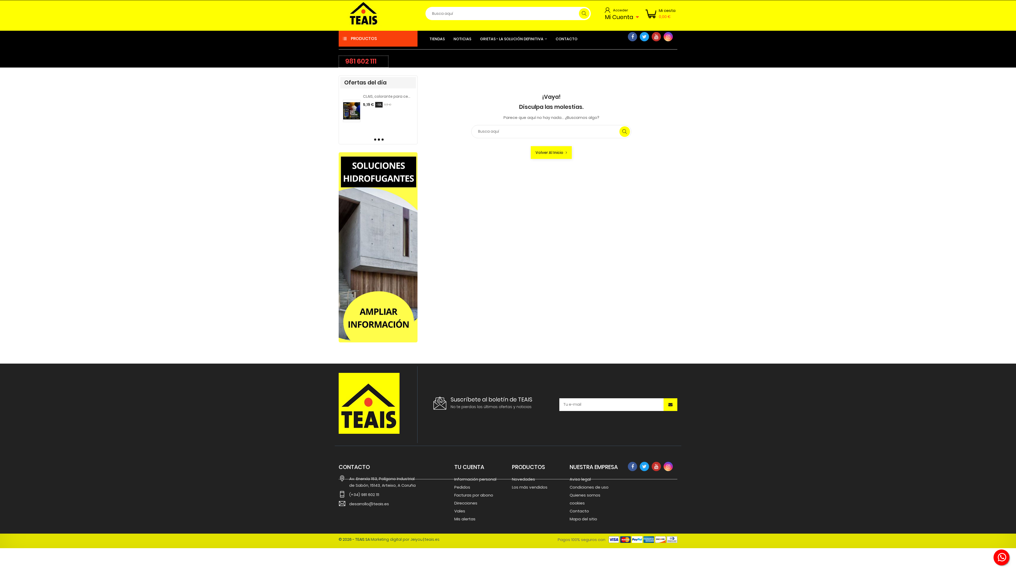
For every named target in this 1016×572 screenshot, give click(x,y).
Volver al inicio (551, 152)
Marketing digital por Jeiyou (397, 539)
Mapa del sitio (583, 519)
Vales (459, 511)
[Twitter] (644, 36)
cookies (577, 503)
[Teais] (369, 403)
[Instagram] (668, 36)
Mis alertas (464, 519)
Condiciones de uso (589, 487)
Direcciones (465, 503)
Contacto (579, 511)
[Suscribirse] (670, 404)
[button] (374, 139)
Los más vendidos (529, 487)
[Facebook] (632, 36)
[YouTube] (656, 36)
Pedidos (462, 487)
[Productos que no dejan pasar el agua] (378, 247)
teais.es (432, 539)
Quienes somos (585, 495)
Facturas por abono (473, 495)
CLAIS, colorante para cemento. (359, 96)
